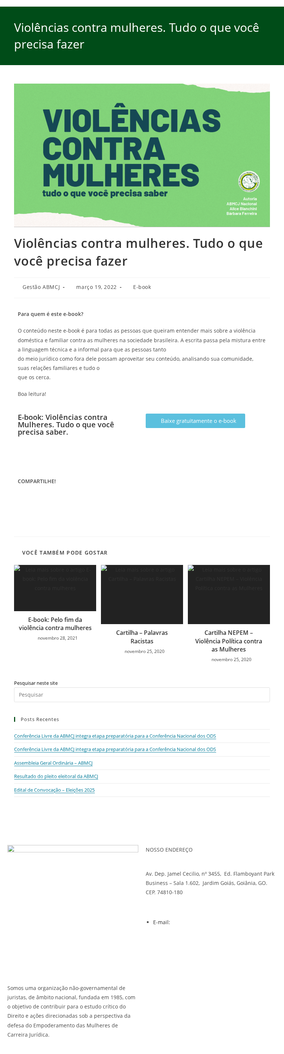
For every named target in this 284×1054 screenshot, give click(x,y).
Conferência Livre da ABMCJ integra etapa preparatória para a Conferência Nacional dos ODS (115, 736)
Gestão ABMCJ (41, 286)
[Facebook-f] (155, 949)
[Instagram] (175, 949)
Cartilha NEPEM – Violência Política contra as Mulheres (228, 641)
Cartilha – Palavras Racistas (142, 637)
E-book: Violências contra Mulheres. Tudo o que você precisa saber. (66, 424)
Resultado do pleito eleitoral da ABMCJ (56, 776)
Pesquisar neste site (36, 683)
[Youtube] (195, 949)
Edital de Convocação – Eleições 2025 (54, 790)
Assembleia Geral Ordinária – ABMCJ (53, 763)
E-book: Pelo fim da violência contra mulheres (55, 624)
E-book (142, 286)
